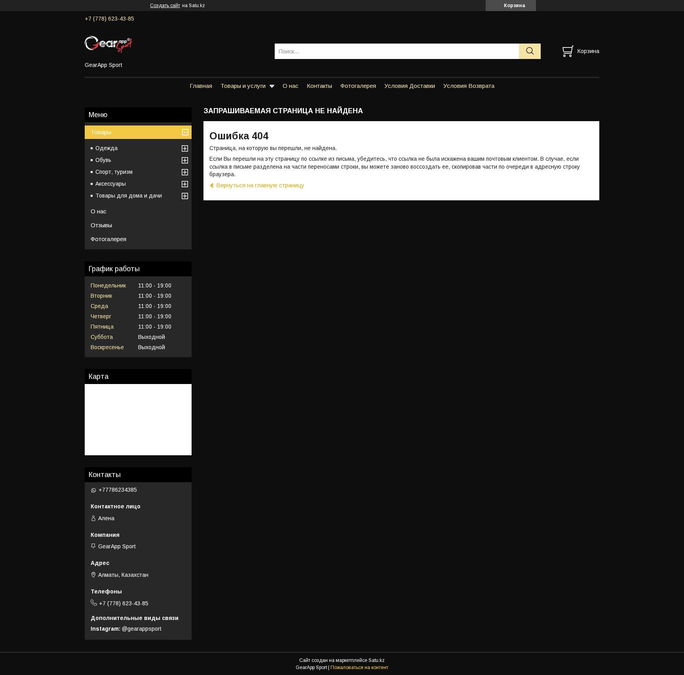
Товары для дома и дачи (128, 195)
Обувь (103, 160)
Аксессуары (110, 184)
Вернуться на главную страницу (260, 185)
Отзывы (101, 225)
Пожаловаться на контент (359, 667)
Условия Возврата (468, 85)
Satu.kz (377, 660)
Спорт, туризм (114, 172)
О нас (290, 85)
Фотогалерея (358, 85)
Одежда (106, 148)
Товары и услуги (243, 85)
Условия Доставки (409, 85)
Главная (201, 85)
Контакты (319, 85)
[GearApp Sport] (175, 44)
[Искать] (530, 51)
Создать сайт (165, 5)
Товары (101, 132)
